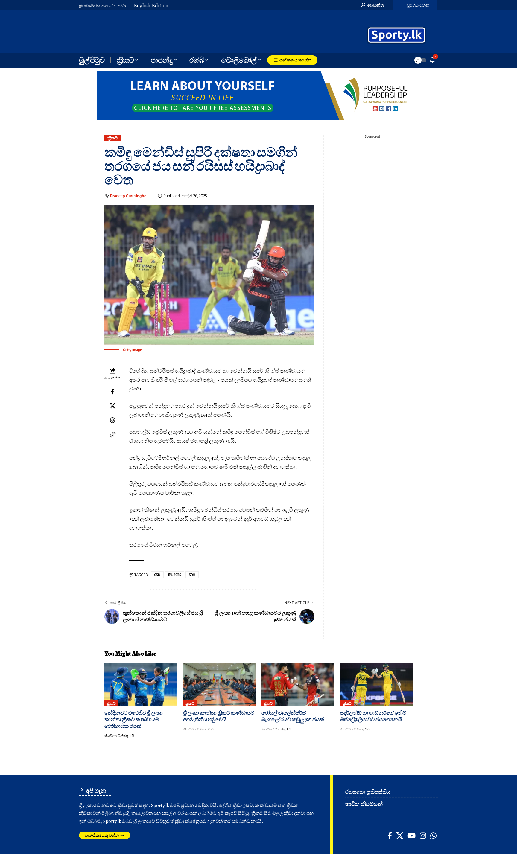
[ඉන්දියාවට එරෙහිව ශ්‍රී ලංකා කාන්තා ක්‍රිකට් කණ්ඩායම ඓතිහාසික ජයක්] (140, 684)
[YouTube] (411, 836)
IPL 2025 (174, 574)
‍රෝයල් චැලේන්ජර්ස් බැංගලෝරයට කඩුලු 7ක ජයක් (292, 716)
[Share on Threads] (112, 420)
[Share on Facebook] (112, 391)
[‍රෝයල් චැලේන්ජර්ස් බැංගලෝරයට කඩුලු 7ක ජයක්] (297, 684)
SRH (192, 574)
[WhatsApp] (433, 836)
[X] (400, 836)
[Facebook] (389, 836)
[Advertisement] (205, 30)
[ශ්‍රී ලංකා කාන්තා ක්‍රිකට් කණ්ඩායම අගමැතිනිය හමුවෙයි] (219, 684)
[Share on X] (112, 405)
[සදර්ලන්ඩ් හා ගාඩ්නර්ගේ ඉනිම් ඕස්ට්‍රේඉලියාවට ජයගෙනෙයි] (376, 684)
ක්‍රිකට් (112, 137)
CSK (157, 574)
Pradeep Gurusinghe (128, 195)
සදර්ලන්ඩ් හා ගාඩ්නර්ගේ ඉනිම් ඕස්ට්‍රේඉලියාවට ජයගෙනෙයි (373, 716)
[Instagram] (423, 836)
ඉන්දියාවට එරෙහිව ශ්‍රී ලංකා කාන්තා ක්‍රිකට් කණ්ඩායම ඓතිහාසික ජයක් (133, 719)
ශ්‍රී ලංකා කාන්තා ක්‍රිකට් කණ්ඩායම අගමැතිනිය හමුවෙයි (218, 716)
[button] (372, 5)
